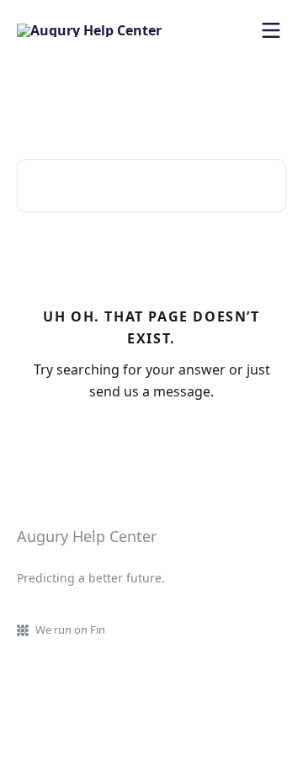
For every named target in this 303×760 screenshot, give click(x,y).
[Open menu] (271, 30)
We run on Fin (70, 629)
